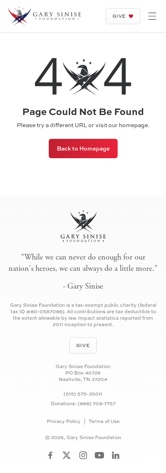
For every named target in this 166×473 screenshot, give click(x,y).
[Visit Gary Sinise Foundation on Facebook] (50, 455)
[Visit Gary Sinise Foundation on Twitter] (67, 455)
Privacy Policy (64, 421)
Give (119, 16)
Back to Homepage (83, 148)
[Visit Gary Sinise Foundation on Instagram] (83, 455)
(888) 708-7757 (97, 403)
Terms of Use (104, 421)
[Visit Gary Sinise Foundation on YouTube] (99, 455)
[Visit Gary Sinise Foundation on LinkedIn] (115, 455)
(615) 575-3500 (83, 393)
